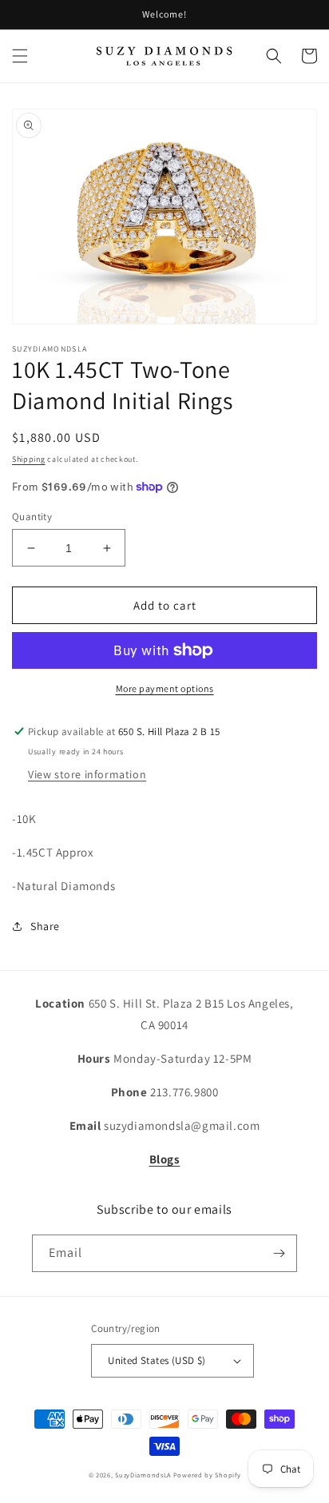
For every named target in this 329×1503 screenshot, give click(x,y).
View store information (87, 774)
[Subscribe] (278, 1253)
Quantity (32, 516)
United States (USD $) (156, 1360)
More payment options (165, 688)
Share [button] (45, 926)
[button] (20, 56)
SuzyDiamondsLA (143, 1474)
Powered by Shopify (207, 1474)
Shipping (29, 459)
